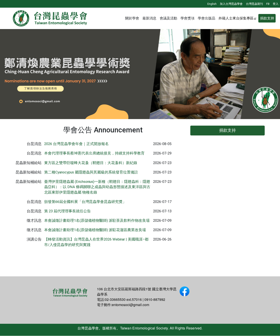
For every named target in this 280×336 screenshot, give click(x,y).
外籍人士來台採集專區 (236, 18)
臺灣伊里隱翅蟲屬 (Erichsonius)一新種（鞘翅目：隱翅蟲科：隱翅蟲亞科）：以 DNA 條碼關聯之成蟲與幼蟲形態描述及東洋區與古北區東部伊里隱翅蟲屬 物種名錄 (97, 187)
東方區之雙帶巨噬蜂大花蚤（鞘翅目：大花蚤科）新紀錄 (90, 163)
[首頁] (50, 18)
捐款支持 (267, 18)
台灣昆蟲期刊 (254, 3)
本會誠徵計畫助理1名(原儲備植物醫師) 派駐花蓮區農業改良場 (95, 230)
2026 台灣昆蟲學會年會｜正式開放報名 (76, 144)
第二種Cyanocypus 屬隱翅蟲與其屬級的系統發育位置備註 (91, 172)
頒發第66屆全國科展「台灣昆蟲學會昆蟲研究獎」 (85, 202)
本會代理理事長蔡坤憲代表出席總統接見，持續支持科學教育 (94, 153)
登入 (275, 3)
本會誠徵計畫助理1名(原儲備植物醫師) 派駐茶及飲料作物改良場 (97, 220)
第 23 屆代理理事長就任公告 (67, 211)
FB (268, 3)
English (212, 3)
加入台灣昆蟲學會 (231, 3)
